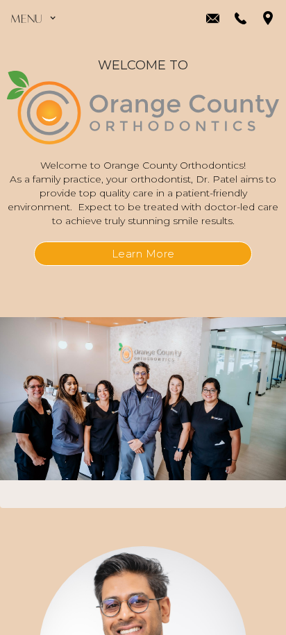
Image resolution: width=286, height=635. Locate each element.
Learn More (143, 253)
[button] (36, 18)
